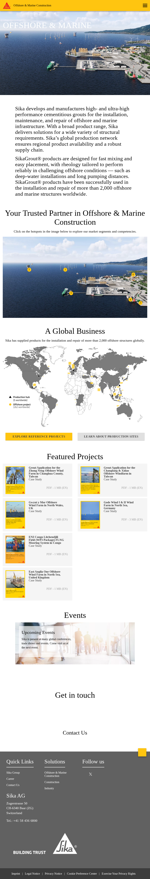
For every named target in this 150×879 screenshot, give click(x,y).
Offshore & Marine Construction (55, 774)
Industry (49, 788)
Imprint (16, 873)
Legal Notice (32, 873)
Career (10, 778)
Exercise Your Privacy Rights (119, 873)
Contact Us (12, 785)
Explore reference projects (39, 436)
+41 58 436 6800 (25, 820)
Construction (51, 782)
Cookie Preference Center (82, 873)
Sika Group (13, 772)
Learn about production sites (111, 436)
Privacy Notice (53, 873)
